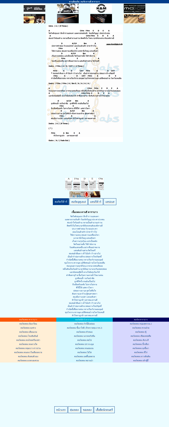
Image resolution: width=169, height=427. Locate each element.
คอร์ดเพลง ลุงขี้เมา (141, 348)
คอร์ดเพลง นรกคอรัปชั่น (84, 336)
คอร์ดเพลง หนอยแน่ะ (84, 348)
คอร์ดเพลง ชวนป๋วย (140, 328)
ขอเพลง (87, 409)
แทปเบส (109, 201)
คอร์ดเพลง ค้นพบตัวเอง (28, 356)
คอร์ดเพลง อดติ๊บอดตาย (84, 356)
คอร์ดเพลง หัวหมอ (84, 332)
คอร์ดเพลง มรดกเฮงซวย (28, 360)
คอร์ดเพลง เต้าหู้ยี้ (140, 360)
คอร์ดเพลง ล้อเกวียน (28, 324)
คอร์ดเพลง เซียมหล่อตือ (141, 336)
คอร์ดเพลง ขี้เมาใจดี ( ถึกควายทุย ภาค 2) (84, 328)
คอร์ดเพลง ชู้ (140, 332)
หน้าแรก (61, 409)
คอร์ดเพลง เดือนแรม (28, 332)
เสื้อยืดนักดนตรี (104, 409)
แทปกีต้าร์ (95, 201)
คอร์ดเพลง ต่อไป (84, 340)
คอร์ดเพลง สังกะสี (141, 340)
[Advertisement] (85, 380)
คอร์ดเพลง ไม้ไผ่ (84, 352)
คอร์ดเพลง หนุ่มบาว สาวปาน (28, 348)
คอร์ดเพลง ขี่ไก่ (140, 352)
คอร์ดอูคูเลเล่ (78, 201)
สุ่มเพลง (74, 409)
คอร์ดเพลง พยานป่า (84, 360)
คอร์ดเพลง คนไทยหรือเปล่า (28, 340)
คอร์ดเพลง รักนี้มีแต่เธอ (84, 324)
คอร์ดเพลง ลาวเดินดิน (140, 356)
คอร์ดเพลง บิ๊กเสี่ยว (141, 344)
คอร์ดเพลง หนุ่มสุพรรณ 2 (141, 324)
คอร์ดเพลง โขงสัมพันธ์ (28, 336)
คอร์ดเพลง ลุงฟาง (28, 328)
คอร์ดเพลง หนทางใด (28, 344)
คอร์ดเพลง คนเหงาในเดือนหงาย (28, 352)
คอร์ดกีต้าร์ (61, 201)
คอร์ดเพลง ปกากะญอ (84, 344)
